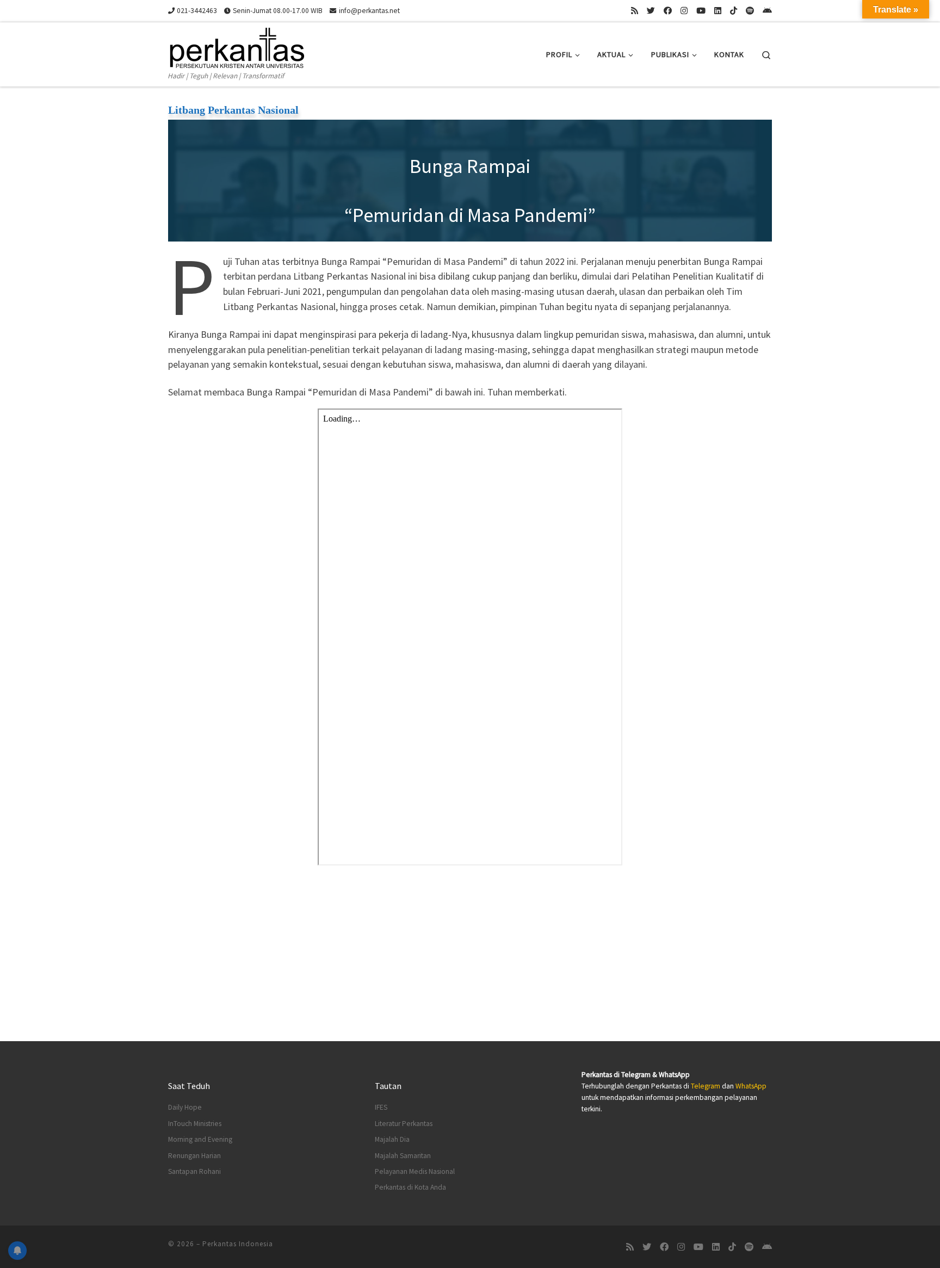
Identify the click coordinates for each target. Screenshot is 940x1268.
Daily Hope (185, 1107)
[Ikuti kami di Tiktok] (733, 10)
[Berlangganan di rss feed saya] (634, 10)
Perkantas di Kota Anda (410, 1187)
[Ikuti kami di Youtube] (701, 10)
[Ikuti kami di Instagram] (684, 10)
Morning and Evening (200, 1139)
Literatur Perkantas (403, 1123)
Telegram (705, 1086)
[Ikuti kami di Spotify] (750, 10)
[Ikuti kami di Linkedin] (717, 10)
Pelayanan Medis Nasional (415, 1171)
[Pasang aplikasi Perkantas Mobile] (767, 10)
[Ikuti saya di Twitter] (651, 10)
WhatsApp (750, 1086)
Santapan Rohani (194, 1171)
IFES (381, 1107)
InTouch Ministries (194, 1123)
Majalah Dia (392, 1139)
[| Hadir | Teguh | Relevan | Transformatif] (236, 46)
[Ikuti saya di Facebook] (668, 10)
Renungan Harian (194, 1155)
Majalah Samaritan (403, 1155)
